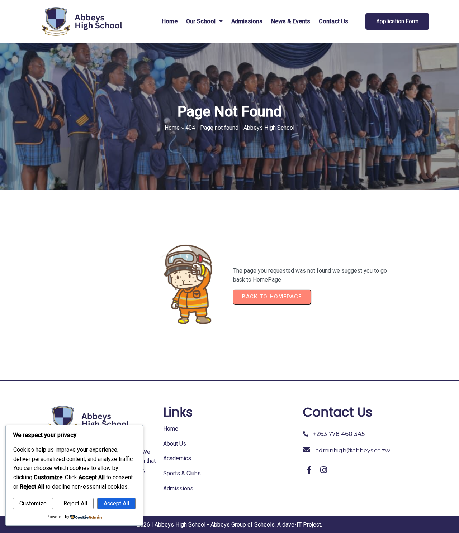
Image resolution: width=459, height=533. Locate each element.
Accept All (116, 503)
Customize (33, 503)
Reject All (75, 503)
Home (172, 127)
